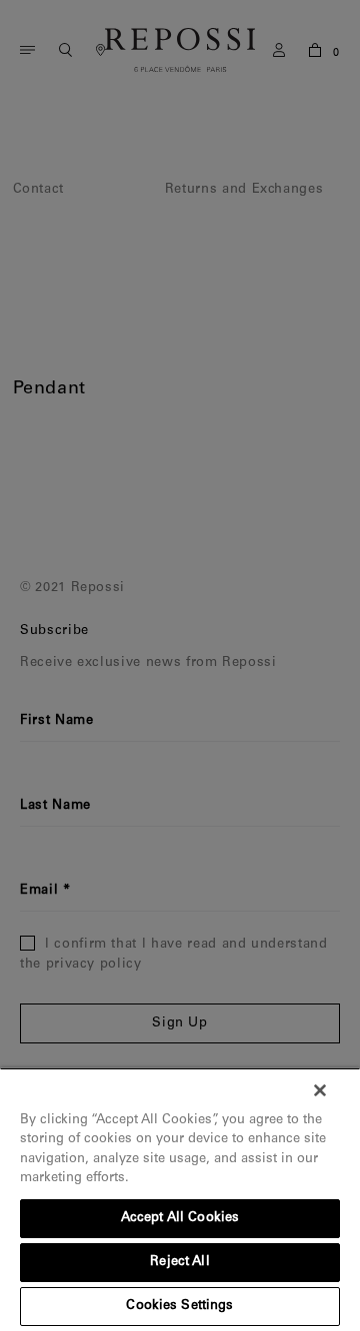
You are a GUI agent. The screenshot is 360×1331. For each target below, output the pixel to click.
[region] (180, 1199)
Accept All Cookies (180, 1218)
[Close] (320, 1090)
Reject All (179, 1262)
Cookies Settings (179, 1306)
